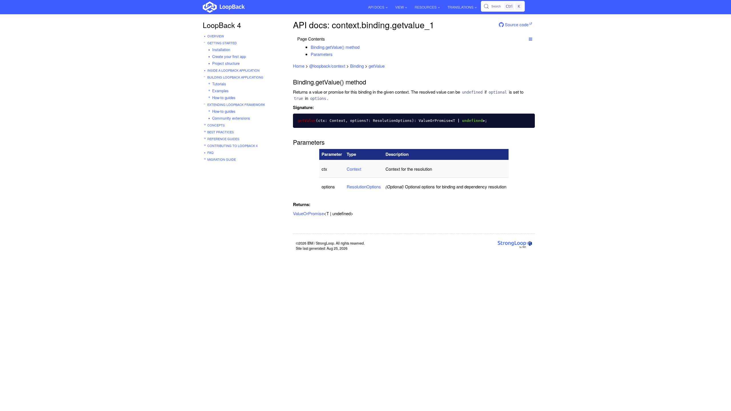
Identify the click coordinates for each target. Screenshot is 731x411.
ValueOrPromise (308, 213)
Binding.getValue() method (335, 47)
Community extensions (231, 118)
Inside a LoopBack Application (233, 70)
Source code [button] (516, 24)
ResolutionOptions (364, 187)
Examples (220, 90)
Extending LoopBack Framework (236, 104)
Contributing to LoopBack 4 (232, 145)
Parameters (322, 54)
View (399, 7)
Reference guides (223, 138)
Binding (357, 66)
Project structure (226, 63)
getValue (377, 66)
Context (354, 169)
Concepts (216, 125)
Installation (221, 49)
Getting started (222, 43)
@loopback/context (327, 66)
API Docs (376, 7)
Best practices (220, 132)
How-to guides (224, 97)
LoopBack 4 (222, 25)
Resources (426, 7)
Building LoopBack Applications (235, 77)
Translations (460, 7)
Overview (215, 36)
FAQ (210, 152)
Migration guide (221, 159)
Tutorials (219, 83)
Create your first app (229, 56)
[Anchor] (362, 47)
